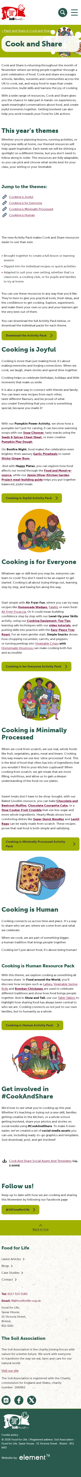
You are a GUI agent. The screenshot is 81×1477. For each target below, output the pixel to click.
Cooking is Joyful (21, 197)
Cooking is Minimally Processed (31, 209)
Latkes (47, 984)
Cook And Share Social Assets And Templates (40, 1161)
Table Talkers (66, 998)
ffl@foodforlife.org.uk (26, 1301)
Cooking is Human (22, 215)
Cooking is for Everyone (25, 203)
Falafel (53, 607)
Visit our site (10, 1370)
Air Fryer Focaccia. (14, 611)
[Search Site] (63, 12)
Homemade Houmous (17, 648)
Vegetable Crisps (47, 643)
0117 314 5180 (18, 1294)
